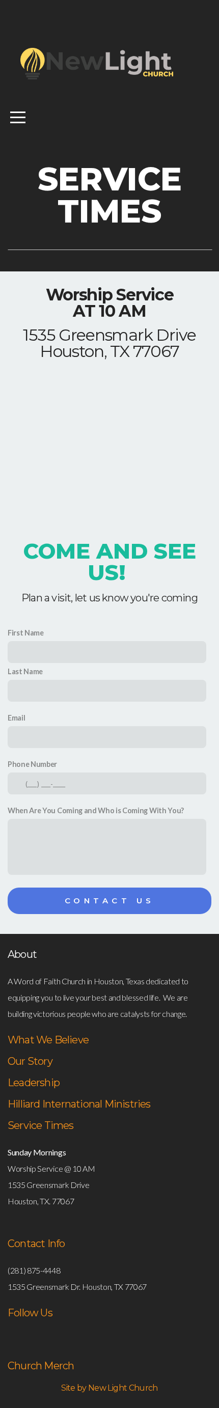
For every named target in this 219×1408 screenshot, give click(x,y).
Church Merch (41, 1366)
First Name (26, 632)
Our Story (30, 1061)
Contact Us (110, 900)
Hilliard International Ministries (79, 1104)
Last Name (25, 671)
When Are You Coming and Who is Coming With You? (96, 810)
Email (16, 717)
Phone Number (32, 764)
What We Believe (48, 1040)
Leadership (34, 1082)
